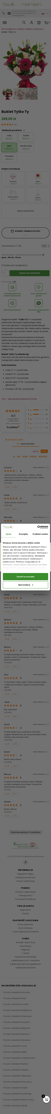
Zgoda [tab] (8, 534)
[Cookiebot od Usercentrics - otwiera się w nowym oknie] (37, 527)
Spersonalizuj (24, 585)
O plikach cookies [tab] (40, 534)
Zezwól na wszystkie (25, 577)
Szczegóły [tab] (23, 534)
